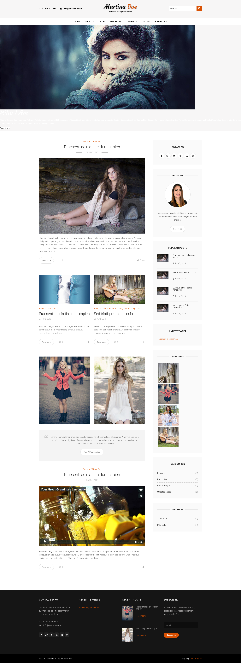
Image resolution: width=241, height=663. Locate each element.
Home (77, 21)
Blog (102, 21)
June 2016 (162, 518)
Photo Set (96, 142)
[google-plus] (168, 156)
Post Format (116, 21)
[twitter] (174, 156)
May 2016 (161, 525)
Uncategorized (133, 308)
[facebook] (161, 156)
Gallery (146, 21)
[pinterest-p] (67, 634)
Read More (5, 128)
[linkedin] (187, 156)
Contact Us (161, 21)
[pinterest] (180, 156)
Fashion (86, 142)
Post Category (119, 308)
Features (132, 21)
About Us (89, 21)
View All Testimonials (92, 452)
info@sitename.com (73, 9)
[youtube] (193, 156)
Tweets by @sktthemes (167, 339)
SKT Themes (196, 658)
